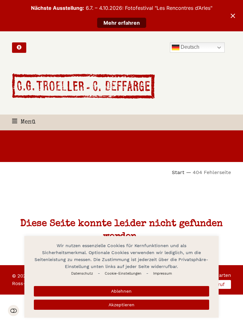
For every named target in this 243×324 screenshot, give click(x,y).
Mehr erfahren (121, 23)
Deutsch (189, 47)
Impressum (162, 273)
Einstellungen (13, 310)
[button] (23, 122)
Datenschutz (82, 273)
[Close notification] (233, 16)
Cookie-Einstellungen (123, 273)
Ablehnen (121, 291)
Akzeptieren (121, 304)
